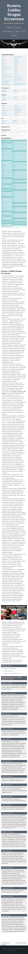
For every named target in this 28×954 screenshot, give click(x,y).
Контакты (14, 35)
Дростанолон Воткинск (10, 668)
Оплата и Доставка (7, 31)
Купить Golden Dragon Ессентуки (14, 12)
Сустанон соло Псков (10, 950)
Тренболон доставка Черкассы (12, 673)
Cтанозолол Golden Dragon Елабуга (14, 398)
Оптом (23, 31)
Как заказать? (17, 27)
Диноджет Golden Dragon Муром (10, 421)
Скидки (17, 31)
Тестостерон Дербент (21, 943)
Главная (9, 27)
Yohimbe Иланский (9, 671)
